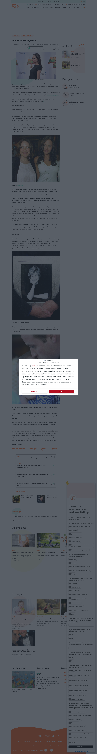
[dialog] (48, 377)
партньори (34, 365)
